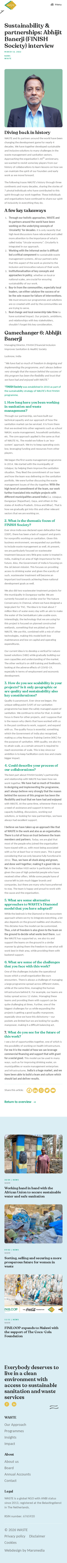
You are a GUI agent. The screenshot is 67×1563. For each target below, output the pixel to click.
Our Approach (15, 1425)
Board (9, 1468)
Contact (10, 1481)
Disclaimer (37, 1536)
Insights (10, 1437)
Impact (9, 1444)
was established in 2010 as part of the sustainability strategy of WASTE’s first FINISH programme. (32, 391)
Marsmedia (36, 1551)
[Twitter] (47, 1090)
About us (11, 1462)
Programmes (14, 1431)
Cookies (10, 1543)
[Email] (53, 1090)
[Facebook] (29, 1090)
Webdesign (13, 1551)
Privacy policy (14, 1536)
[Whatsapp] (41, 1090)
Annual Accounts (17, 1474)
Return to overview (17, 1102)
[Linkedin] (35, 1090)
